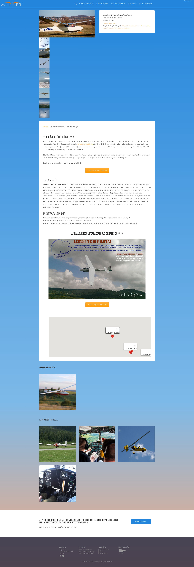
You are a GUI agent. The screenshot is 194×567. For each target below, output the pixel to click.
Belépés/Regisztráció (66, 551)
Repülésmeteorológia (118, 4)
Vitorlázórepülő (133, 26)
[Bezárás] (117, 329)
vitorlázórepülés (125, 28)
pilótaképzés (118, 28)
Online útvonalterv (145, 4)
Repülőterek (132, 4)
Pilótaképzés (125, 26)
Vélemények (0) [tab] (72, 127)
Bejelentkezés (188, 1)
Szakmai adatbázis (85, 550)
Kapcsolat (63, 550)
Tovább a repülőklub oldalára (97, 170)
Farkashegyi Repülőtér (110, 23)
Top (189, 562)
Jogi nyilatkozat (104, 550)
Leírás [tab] (45, 127)
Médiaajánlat (103, 553)
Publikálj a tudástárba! (86, 553)
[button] (112, 336)
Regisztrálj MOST (141, 522)
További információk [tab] (57, 127)
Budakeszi (143, 26)
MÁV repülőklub (110, 28)
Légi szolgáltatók (102, 4)
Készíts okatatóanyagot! (87, 551)
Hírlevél (62, 553)
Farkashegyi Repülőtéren (85, 144)
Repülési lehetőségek (86, 4)
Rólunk (101, 551)
